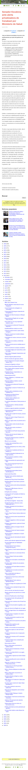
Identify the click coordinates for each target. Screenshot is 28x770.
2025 (5, 245)
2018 (5, 260)
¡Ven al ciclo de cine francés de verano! (14, 590)
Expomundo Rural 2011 (10, 474)
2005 (5, 725)
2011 (5, 275)
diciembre (7, 277)
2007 (5, 721)
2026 (5, 243)
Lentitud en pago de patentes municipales (15, 408)
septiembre (8, 283)
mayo (6, 292)
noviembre (7, 279)
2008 (5, 719)
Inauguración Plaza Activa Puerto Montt (14, 479)
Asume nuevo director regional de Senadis (15, 540)
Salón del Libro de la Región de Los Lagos (15, 608)
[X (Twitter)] (21, 5)
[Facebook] (13, 5)
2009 (5, 717)
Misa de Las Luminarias (10, 441)
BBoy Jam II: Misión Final (11, 302)
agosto (6, 285)
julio (6, 288)
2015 (5, 267)
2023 (5, 250)
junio (6, 290)
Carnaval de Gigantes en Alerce (12, 364)
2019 (5, 258)
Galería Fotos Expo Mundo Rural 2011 (14, 366)
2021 (5, 254)
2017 (5, 262)
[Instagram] (15, 5)
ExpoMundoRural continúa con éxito (13, 328)
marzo (6, 296)
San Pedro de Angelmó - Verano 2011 (14, 500)
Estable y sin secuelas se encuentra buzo (15, 627)
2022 (5, 252)
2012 (5, 273)
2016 (5, 265)
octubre (7, 281)
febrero (7, 298)
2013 (5, 271)
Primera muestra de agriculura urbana (14, 358)
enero (6, 300)
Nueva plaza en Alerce (10, 643)
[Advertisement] (14, 742)
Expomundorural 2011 (10, 375)
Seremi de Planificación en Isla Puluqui (14, 596)
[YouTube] (18, 5)
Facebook (13, 30)
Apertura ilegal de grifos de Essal (13, 356)
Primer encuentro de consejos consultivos (15, 347)
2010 (5, 714)
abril (6, 294)
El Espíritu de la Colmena (11, 491)
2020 (5, 256)
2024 (5, 248)
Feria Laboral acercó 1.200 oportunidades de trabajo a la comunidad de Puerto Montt (16, 220)
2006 (5, 723)
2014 (5, 269)
